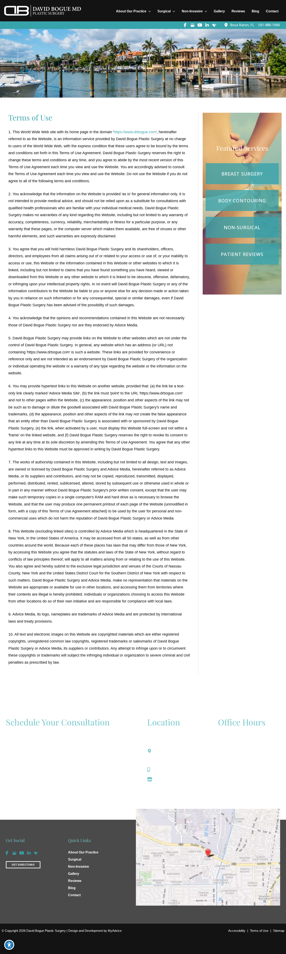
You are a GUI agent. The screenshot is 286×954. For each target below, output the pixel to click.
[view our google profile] (192, 25)
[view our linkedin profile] (207, 25)
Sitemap (278, 930)
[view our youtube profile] (200, 25)
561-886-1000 (167, 769)
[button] (23, 864)
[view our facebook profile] (185, 25)
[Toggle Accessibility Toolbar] (9, 945)
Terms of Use (259, 930)
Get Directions (167, 779)
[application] (148, 11)
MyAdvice (114, 930)
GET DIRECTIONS (23, 864)
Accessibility (236, 930)
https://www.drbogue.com (135, 132)
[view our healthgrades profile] (214, 25)
